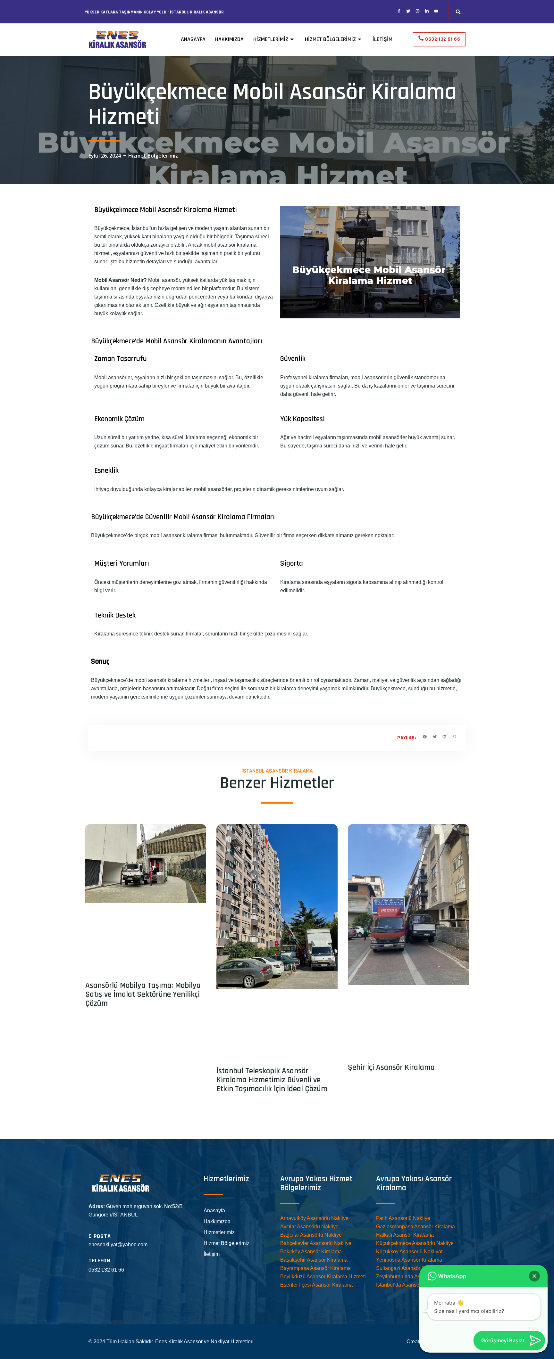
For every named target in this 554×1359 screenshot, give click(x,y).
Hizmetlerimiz (270, 39)
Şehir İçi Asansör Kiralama (391, 1067)
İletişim (382, 39)
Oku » (90, 1017)
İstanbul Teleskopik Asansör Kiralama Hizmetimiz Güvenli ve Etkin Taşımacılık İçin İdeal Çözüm (271, 1080)
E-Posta (99, 1236)
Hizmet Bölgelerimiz (330, 39)
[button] (458, 11)
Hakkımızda (229, 39)
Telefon (99, 1260)
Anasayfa (193, 39)
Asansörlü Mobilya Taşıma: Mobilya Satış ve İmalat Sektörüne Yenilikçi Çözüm (143, 994)
